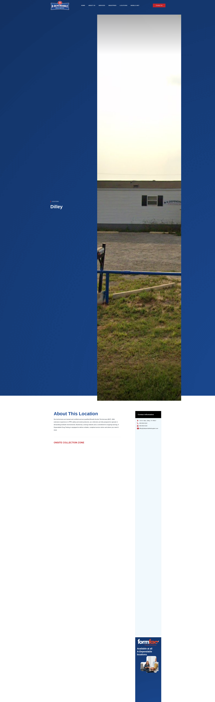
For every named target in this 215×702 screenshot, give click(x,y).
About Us (91, 5)
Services (102, 5)
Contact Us (159, 5)
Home (83, 5)
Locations (123, 5)
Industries (112, 5)
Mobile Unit (135, 5)
